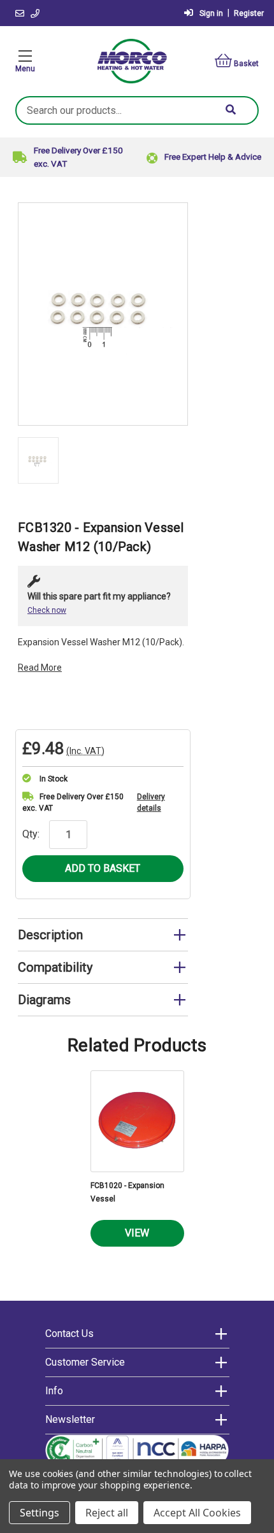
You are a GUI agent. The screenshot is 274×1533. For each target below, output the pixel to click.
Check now (46, 610)
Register (249, 13)
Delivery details (151, 802)
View (137, 1233)
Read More (40, 667)
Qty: (31, 834)
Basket (246, 63)
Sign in (211, 13)
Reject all (106, 1513)
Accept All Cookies (197, 1513)
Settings (39, 1513)
